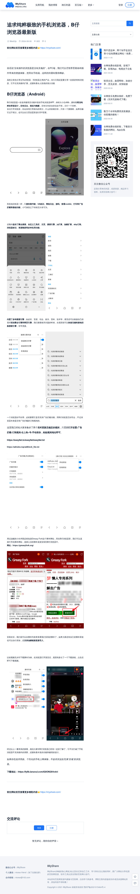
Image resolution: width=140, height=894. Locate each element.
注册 (130, 4)
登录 (121, 4)
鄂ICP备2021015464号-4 (94, 887)
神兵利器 (66, 4)
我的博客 (53, 4)
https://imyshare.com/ (50, 47)
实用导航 (39, 4)
